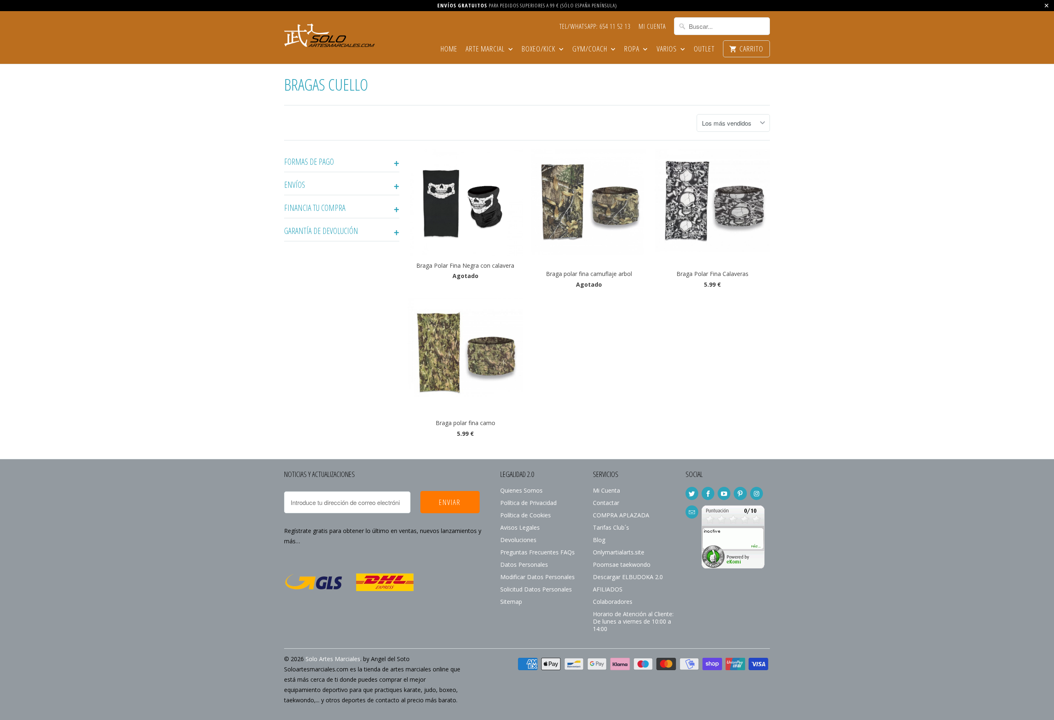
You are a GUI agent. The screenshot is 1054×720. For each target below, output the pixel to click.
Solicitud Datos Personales (536, 589)
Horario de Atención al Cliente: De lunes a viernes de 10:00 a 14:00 (633, 621)
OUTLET (704, 49)
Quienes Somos (521, 490)
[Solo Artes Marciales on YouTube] (724, 493)
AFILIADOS (608, 589)
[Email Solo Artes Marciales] (692, 512)
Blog (599, 540)
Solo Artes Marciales (332, 659)
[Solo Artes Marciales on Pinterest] (740, 493)
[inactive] (733, 566)
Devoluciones (518, 540)
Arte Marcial (486, 49)
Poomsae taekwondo (622, 564)
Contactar (606, 503)
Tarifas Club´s (611, 527)
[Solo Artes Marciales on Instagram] (756, 493)
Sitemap (511, 601)
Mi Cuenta (652, 27)
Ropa (632, 49)
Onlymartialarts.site (618, 552)
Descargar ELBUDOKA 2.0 (628, 577)
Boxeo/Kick (539, 49)
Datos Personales (524, 564)
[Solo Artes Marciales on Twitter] (692, 493)
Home (449, 49)
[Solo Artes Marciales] (329, 34)
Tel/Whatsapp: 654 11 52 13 (595, 27)
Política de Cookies (525, 515)
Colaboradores (612, 601)
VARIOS (668, 49)
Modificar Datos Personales (537, 577)
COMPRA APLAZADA (621, 515)
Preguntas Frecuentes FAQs (537, 552)
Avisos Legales (520, 527)
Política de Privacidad (528, 503)
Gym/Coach (590, 49)
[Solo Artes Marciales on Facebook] (708, 493)
